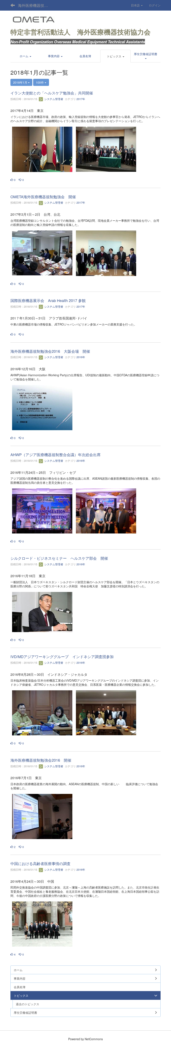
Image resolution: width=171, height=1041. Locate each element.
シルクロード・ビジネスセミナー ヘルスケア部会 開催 (59, 558)
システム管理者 (53, 99)
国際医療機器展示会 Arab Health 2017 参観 (48, 300)
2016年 (81, 357)
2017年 (81, 99)
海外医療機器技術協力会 (35, 5)
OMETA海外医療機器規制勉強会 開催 (43, 196)
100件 (40, 82)
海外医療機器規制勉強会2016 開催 (40, 760)
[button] (116, 56)
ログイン (155, 5)
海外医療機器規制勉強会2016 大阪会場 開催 (50, 351)
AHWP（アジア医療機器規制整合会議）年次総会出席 (55, 454)
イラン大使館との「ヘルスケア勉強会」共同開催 (51, 92)
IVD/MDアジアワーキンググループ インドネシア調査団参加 (62, 656)
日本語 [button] (136, 5)
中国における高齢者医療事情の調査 (40, 863)
